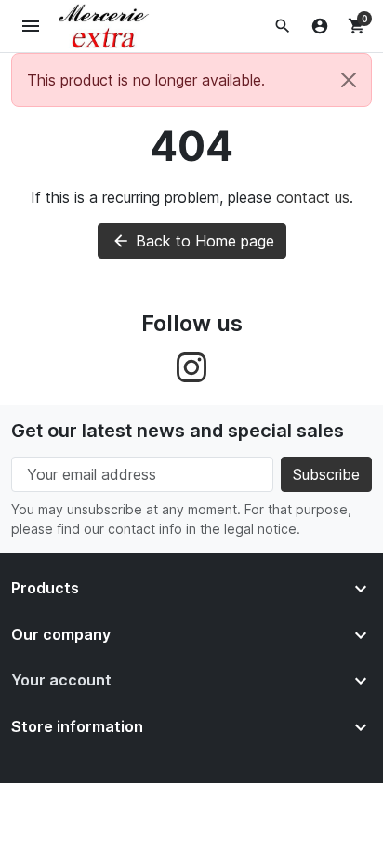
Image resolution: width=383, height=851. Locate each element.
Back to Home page (193, 241)
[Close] (348, 80)
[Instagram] (191, 366)
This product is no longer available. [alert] (146, 80)
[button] (282, 26)
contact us (313, 197)
